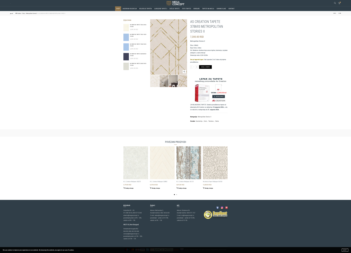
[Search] (335, 3)
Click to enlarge (184, 71)
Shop (118, 9)
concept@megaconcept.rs (131, 234)
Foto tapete (186, 9)
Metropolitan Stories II (31, 13)
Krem (205, 121)
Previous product (335, 13)
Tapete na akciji (208, 9)
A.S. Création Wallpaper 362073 (132, 181)
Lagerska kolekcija (129, 9)
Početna (19, 13)
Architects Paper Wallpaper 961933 (212, 181)
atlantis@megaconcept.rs (131, 215)
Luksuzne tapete (160, 9)
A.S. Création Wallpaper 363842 (158, 181)
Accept (345, 250)
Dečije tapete (175, 9)
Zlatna (217, 121)
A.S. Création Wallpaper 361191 (185, 181)
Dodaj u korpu (205, 67)
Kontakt (232, 9)
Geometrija (199, 121)
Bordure (197, 9)
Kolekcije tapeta (145, 9)
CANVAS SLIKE (221, 9)
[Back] (11, 13)
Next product (339, 13)
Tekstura (211, 121)
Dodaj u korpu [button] (129, 188)
